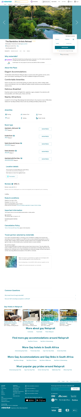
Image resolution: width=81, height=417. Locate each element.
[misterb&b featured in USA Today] (54, 400)
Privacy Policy (17, 228)
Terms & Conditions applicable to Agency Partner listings (29, 205)
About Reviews (16, 388)
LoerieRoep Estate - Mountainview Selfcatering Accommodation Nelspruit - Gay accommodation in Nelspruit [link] (47, 322)
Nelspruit (16, 4)
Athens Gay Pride (68, 370)
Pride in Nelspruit (49, 331)
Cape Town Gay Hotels (48, 350)
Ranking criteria (16, 389)
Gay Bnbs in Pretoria (31, 360)
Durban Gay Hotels (61, 350)
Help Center (15, 405)
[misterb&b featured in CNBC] (62, 396)
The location (12, 176)
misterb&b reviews (16, 393)
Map (18, 46)
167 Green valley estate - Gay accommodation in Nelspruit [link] (28, 322)
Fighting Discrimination (5, 401)
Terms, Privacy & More (74, 381)
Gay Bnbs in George (18, 360)
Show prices (45, 129)
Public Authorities (16, 396)
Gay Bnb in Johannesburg (46, 341)
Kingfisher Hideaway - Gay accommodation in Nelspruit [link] (10, 322)
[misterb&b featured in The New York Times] (64, 400)
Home (5, 4)
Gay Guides (54, 1)
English (63, 381)
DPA (13, 394)
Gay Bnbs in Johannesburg (60, 360)
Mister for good (4, 399)
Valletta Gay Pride (56, 370)
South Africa (10, 4)
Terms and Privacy (16, 386)
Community (35, 1)
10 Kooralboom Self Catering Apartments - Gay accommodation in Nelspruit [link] (66, 322)
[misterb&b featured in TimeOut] (73, 396)
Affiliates (3, 393)
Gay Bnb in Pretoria (32, 341)
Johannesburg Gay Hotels (21, 350)
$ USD (59, 381)
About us (3, 386)
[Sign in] (69, 9)
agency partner (24, 43)
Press (2, 391)
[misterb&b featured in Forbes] (75, 400)
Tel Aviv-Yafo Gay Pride (43, 370)
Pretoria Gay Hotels (35, 350)
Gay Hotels (64, 1)
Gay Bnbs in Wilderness (45, 360)
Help (67, 381)
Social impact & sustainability (6, 398)
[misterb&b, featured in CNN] (53, 396)
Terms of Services (9, 228)
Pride (59, 1)
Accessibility (3, 388)
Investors (3, 394)
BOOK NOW (65, 47)
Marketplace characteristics (18, 391)
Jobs (2, 389)
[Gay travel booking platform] (5, 407)
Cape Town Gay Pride (29, 370)
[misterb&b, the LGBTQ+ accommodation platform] (6, 1)
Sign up (71, 1)
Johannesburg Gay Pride (15, 370)
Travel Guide (39, 331)
